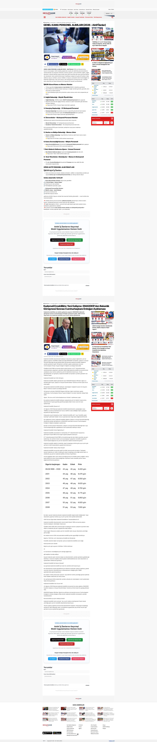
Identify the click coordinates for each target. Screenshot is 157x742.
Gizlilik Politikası (106, 726)
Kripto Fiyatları (70, 9)
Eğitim (80, 728)
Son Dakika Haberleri (54, 303)
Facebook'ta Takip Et (64, 259)
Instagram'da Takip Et (78, 259)
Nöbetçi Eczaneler (96, 9)
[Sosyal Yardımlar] (102, 317)
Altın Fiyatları (64, 9)
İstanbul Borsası (82, 9)
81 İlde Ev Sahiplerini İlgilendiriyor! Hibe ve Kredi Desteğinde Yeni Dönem (102, 64)
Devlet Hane (46, 22)
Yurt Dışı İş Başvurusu (71, 733)
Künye (109, 9)
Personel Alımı (53, 22)
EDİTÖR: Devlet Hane (58, 66)
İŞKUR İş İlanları (70, 730)
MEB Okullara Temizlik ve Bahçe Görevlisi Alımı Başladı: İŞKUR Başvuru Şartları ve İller (107, 357)
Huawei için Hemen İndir (66, 244)
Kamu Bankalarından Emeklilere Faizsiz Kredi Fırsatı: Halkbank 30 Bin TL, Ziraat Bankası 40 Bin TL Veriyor (107, 72)
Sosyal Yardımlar (70, 728)
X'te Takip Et (52, 259)
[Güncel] (102, 338)
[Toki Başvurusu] (102, 33)
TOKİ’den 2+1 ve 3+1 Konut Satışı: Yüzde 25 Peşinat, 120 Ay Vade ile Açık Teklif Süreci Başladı (101, 43)
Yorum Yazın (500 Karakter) (49, 274)
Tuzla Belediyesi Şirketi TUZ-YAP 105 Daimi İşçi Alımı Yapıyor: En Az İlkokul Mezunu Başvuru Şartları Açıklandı (107, 78)
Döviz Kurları (76, 9)
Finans (80, 726)
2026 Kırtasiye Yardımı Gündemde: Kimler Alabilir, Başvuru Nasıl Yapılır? (102, 327)
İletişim (112, 9)
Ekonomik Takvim (89, 9)
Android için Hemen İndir (74, 240)
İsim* (45, 269)
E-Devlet (81, 725)
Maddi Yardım (70, 726)
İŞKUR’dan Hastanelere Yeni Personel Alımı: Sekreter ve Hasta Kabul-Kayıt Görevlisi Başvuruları (107, 364)
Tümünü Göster (95, 95)
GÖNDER (87, 285)
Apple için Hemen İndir (58, 240)
